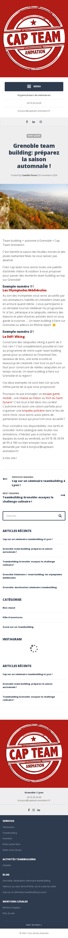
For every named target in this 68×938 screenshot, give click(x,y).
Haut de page (33, 925)
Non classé (34, 136)
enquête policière (33, 410)
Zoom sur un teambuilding (18, 627)
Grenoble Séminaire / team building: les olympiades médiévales (32, 576)
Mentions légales (11, 907)
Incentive (7, 838)
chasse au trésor (30, 398)
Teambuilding (10, 832)
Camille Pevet (29, 175)
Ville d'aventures (12, 617)
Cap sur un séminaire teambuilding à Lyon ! (27, 539)
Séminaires (8, 827)
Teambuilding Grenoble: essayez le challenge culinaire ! (29, 563)
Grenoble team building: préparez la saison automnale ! (27, 550)
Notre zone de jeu (12, 849)
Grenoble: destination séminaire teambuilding (30, 587)
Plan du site (9, 913)
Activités (7, 865)
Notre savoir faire (11, 844)
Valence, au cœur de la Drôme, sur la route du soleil (29, 886)
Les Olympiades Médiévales (25, 290)
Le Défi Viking (14, 336)
